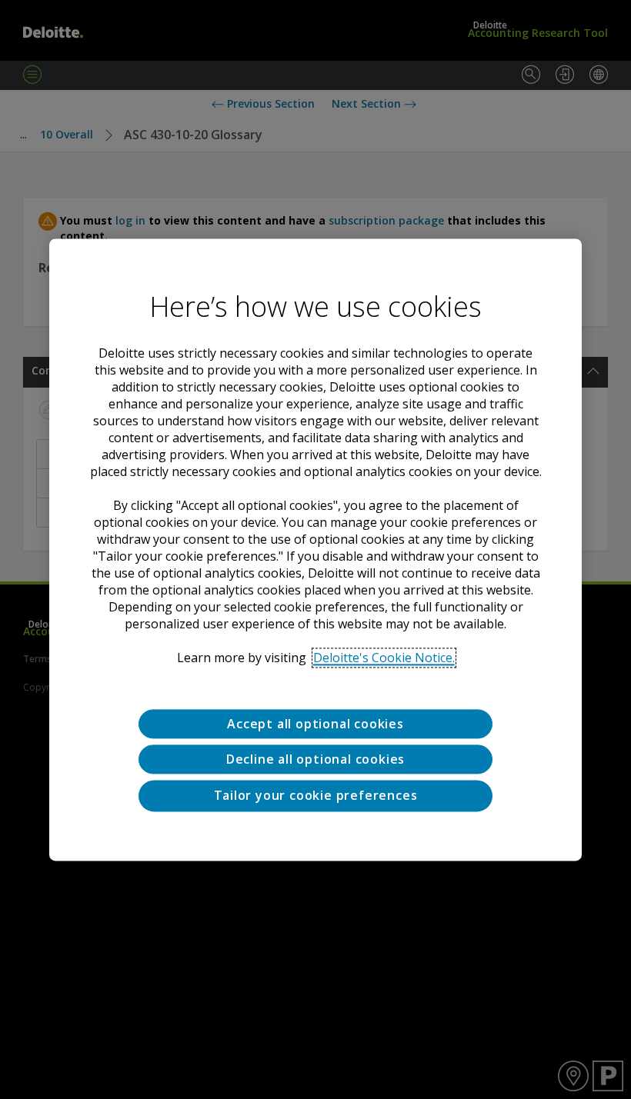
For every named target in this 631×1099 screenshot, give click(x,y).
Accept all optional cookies (315, 723)
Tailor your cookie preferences (316, 796)
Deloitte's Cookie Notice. (384, 657)
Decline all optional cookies (315, 759)
